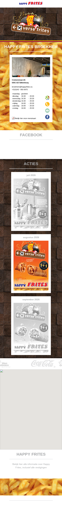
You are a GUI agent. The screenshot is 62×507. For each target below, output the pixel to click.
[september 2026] (31, 353)
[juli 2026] (31, 229)
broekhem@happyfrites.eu (22, 87)
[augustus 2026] (31, 291)
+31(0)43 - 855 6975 (20, 89)
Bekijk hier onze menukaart (25, 118)
